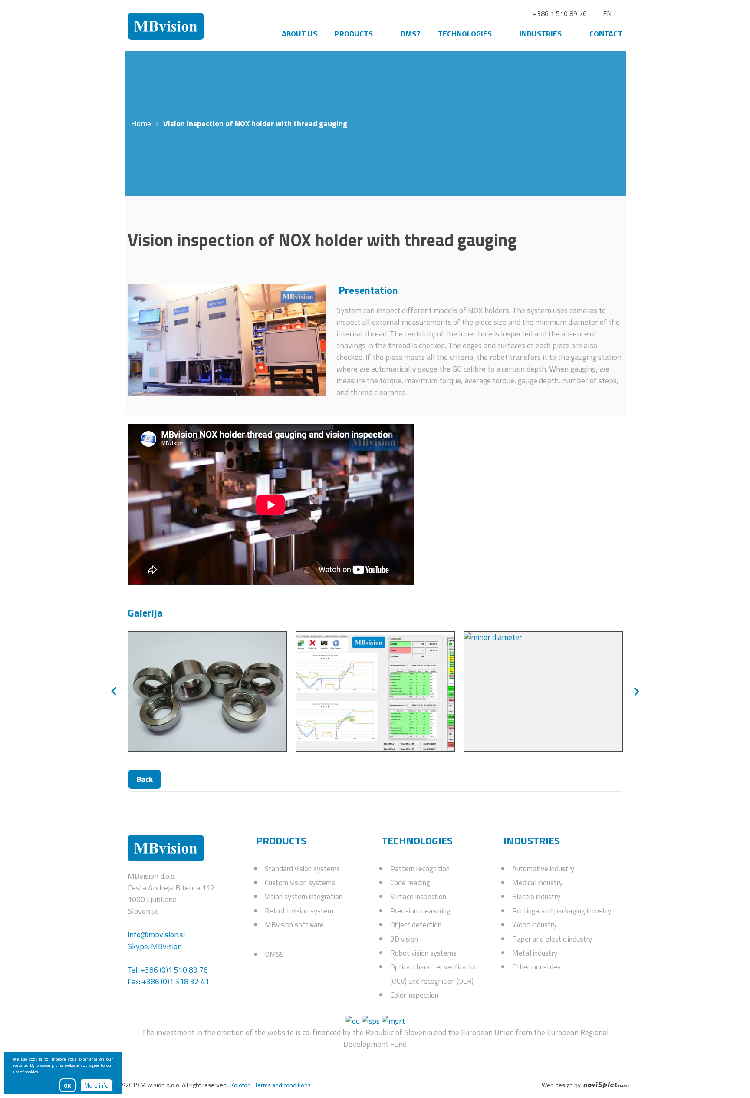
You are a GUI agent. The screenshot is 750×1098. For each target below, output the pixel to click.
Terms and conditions (283, 1084)
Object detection (415, 924)
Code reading (410, 882)
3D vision (404, 939)
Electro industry (536, 896)
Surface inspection (418, 896)
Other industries (536, 967)
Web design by (562, 1085)
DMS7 (411, 34)
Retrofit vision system (299, 911)
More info (96, 1085)
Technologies (465, 34)
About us (299, 34)
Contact (605, 34)
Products (354, 34)
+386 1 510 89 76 (560, 13)
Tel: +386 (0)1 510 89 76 (168, 970)
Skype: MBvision (155, 946)
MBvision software (294, 924)
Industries (541, 34)
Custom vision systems (300, 882)
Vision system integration (303, 896)
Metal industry (534, 953)
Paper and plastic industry (552, 939)
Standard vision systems (302, 868)
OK (67, 1085)
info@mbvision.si (156, 934)
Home (141, 123)
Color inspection (414, 995)
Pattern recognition (420, 868)
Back (145, 779)
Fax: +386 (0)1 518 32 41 (168, 981)
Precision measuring (420, 911)
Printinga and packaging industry (561, 911)
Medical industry (537, 882)
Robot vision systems (423, 953)
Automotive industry (543, 868)
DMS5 (274, 954)
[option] (207, 691)
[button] (113, 691)
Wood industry (534, 924)
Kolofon (240, 1084)
